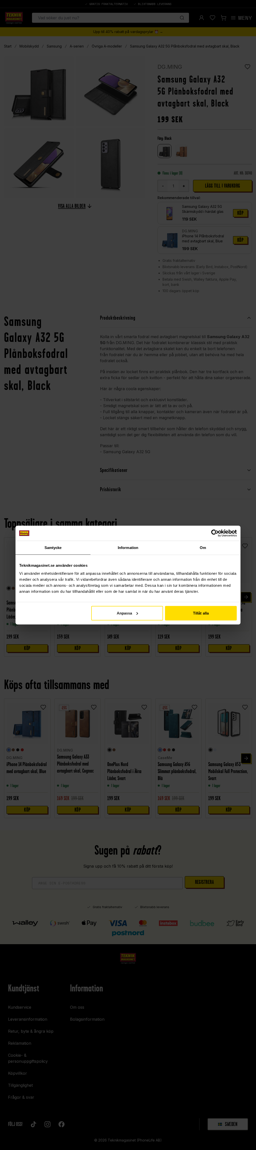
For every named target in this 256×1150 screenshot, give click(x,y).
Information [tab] (128, 547)
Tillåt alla (201, 613)
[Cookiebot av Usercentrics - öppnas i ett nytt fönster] (215, 533)
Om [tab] (203, 547)
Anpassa (124, 613)
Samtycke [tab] (53, 547)
